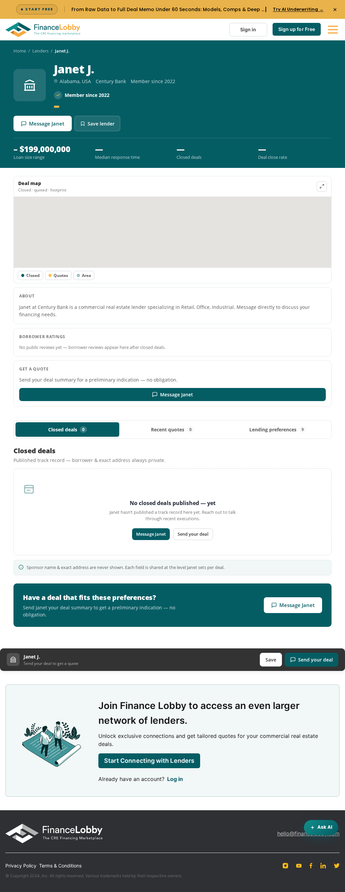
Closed (33, 275)
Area (86, 275)
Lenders (40, 51)
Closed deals (66, 429)
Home (19, 51)
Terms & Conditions (60, 865)
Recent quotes (171, 429)
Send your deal (193, 534)
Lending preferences (276, 429)
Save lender (101, 123)
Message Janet (46, 123)
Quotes (61, 275)
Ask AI (324, 827)
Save (270, 659)
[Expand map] (322, 186)
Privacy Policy (20, 865)
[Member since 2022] (56, 107)
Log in (175, 779)
